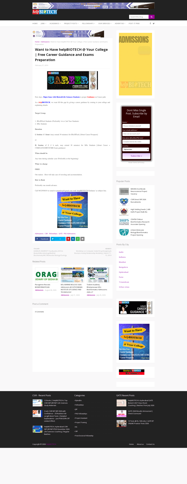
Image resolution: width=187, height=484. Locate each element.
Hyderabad (123, 272)
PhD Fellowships (81, 414)
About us (140, 444)
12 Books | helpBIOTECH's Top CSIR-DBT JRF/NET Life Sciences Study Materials (56, 402)
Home (37, 42)
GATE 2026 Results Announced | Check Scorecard (140, 412)
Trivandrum (124, 282)
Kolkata (122, 257)
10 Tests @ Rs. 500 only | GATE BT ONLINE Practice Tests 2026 (141, 422)
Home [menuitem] (35, 23)
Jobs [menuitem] (43, 23)
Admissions (45, 42)
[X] (153, 23)
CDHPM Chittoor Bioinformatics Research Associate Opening (140, 221)
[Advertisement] (76, 465)
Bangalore (123, 267)
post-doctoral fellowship (84, 436)
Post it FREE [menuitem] (134, 23)
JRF (76, 409)
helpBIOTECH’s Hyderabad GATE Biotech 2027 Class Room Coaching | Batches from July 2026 (141, 402)
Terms (135, 162)
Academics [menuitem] (54, 23)
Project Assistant (81, 418)
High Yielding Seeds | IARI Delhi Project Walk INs (140, 210)
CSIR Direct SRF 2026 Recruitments (138, 200)
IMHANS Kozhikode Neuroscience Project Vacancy (139, 191)
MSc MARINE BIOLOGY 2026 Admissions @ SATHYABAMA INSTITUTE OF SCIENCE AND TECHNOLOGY (71, 288)
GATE (60, 234)
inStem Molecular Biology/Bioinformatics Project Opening (139, 232)
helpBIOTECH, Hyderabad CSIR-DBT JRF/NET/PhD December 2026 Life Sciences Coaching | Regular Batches (56, 430)
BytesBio (78, 400)
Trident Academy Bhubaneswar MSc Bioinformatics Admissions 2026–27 (97, 288)
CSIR (46, 234)
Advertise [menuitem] (119, 23)
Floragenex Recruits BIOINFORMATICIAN (42, 285)
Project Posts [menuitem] (70, 23)
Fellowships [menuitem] (88, 23)
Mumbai (122, 262)
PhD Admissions (69, 234)
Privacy (141, 162)
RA (76, 427)
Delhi (121, 252)
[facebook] (150, 23)
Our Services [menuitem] (104, 23)
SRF (76, 431)
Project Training (81, 422)
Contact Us (150, 444)
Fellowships (53, 234)
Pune (121, 277)
